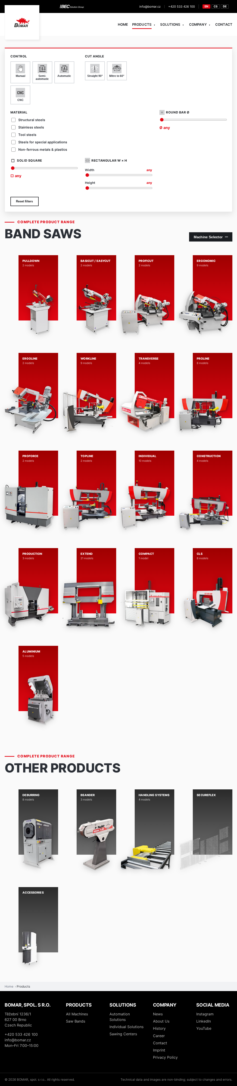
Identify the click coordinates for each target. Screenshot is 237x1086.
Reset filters (24, 201)
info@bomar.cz (150, 6)
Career (159, 1035)
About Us (161, 1021)
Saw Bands (75, 1021)
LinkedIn (203, 1021)
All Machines (77, 1014)
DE (225, 6)
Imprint (159, 1050)
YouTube (203, 1028)
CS (216, 6)
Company (198, 24)
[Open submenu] (154, 24)
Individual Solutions (126, 1026)
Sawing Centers (123, 1034)
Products (142, 24)
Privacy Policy (165, 1057)
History (159, 1028)
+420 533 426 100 (181, 6)
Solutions (170, 24)
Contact (223, 24)
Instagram (205, 1014)
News (158, 1014)
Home (123, 24)
